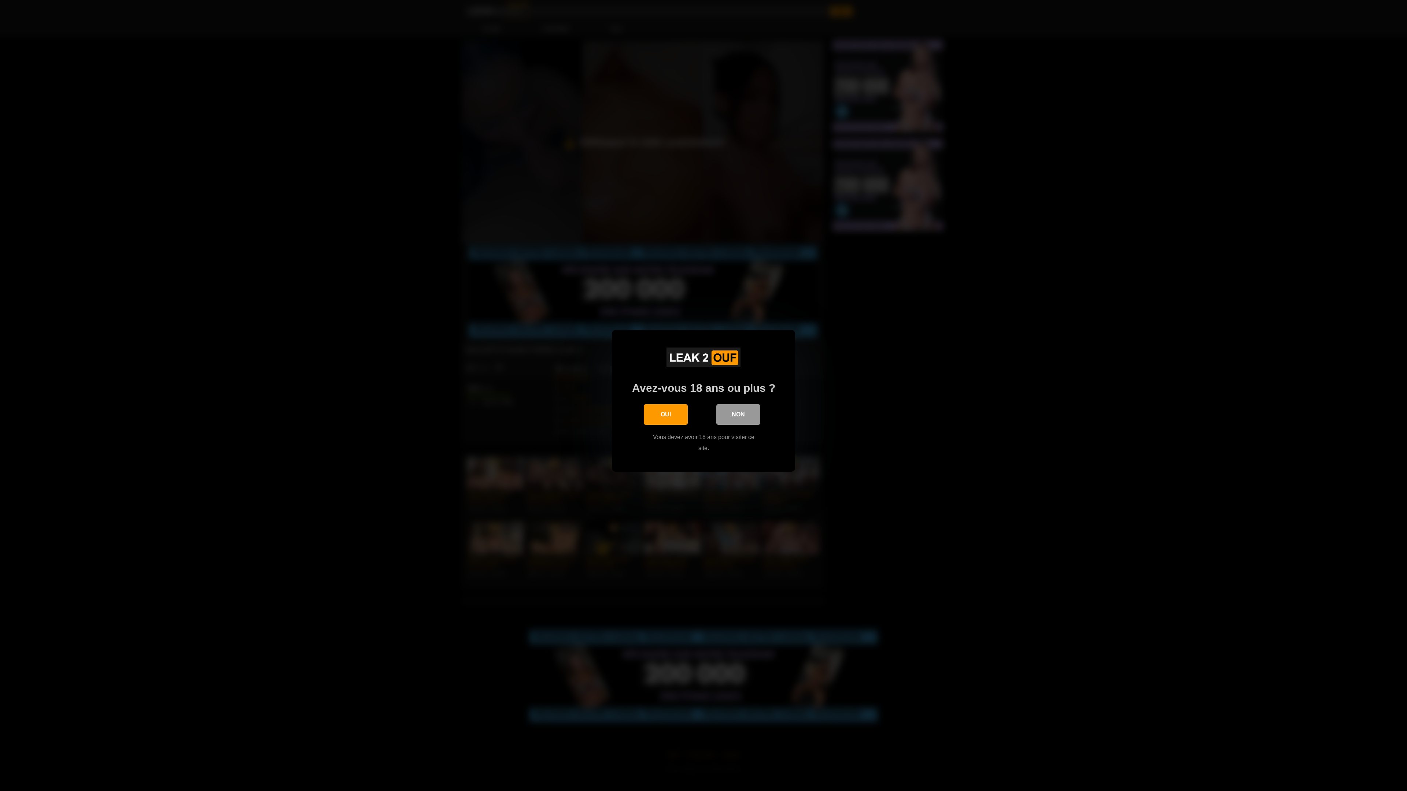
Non (738, 414)
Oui (666, 414)
